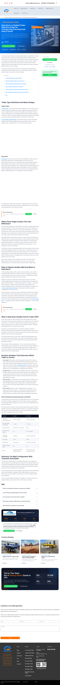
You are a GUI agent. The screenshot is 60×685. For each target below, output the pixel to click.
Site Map (35, 681)
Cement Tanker (28, 675)
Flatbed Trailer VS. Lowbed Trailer (11, 556)
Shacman (40, 8)
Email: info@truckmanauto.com (41, 653)
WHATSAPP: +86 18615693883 (48, 3)
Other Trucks (49, 8)
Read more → (5, 563)
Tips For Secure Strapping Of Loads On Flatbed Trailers (29, 557)
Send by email (24, 586)
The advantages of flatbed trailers (9, 119)
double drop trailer (22, 365)
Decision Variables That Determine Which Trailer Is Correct (17, 89)
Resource (16, 13)
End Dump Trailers (29, 666)
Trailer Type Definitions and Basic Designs (14, 78)
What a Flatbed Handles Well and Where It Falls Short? (16, 83)
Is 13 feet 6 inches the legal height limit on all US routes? (15, 492)
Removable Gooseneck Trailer (29, 672)
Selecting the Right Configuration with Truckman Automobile (17, 92)
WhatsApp (29, 309)
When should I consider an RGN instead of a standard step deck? (16, 501)
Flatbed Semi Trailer (29, 655)
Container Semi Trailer (29, 652)
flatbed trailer (5, 108)
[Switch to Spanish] (9, 3)
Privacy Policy (25, 681)
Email (36, 309)
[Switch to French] (7, 3)
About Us (16, 8)
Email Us (50, 62)
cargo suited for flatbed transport (10, 288)
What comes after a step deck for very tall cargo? (13, 505)
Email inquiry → (22, 46)
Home (2, 17)
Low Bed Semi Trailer (29, 650)
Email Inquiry (20, 530)
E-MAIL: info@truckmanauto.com (33, 3)
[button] (56, 3)
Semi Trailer (24, 8)
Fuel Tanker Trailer (29, 663)
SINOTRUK (32, 8)
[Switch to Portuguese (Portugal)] (12, 3)
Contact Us (25, 13)
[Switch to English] (5, 3)
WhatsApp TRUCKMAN (9, 46)
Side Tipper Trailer (29, 669)
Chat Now (50, 74)
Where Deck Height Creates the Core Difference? (15, 80)
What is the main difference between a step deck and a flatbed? (16, 488)
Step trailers (4, 158)
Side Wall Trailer (28, 658)
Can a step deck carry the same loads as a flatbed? (14, 496)
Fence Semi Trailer (29, 661)
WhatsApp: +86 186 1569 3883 (40, 650)
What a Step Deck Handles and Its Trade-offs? (14, 86)
